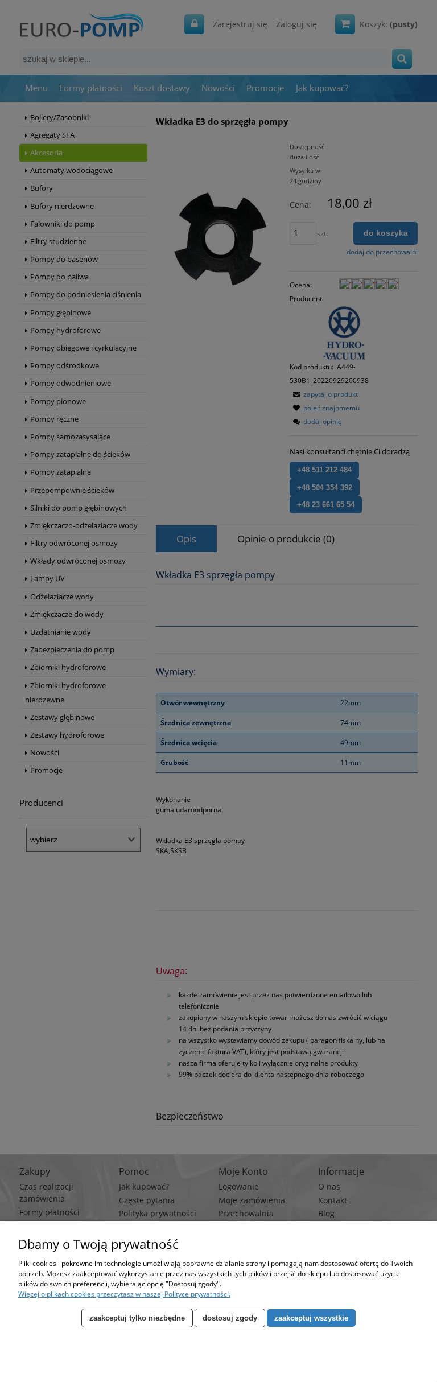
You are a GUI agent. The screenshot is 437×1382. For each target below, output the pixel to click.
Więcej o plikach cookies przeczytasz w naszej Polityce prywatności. (124, 1294)
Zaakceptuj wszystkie (311, 1318)
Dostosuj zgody (230, 1318)
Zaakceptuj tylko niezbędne (137, 1318)
